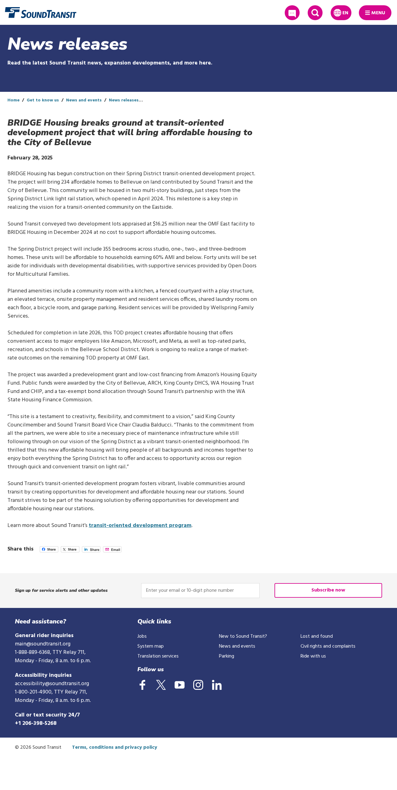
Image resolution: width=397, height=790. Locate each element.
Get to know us (43, 100)
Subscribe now (328, 590)
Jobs (142, 636)
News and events (84, 100)
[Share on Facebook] (49, 551)
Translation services (158, 656)
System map (150, 646)
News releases (124, 100)
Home (13, 100)
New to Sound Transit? (243, 636)
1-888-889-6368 (32, 652)
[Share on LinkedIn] (91, 551)
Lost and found (317, 636)
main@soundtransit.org (42, 644)
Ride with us (313, 656)
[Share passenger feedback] (292, 12)
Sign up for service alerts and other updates (61, 590)
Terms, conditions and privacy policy (114, 747)
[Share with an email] (112, 551)
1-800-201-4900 (33, 692)
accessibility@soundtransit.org (52, 683)
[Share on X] (70, 551)
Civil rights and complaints (328, 646)
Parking (226, 656)
